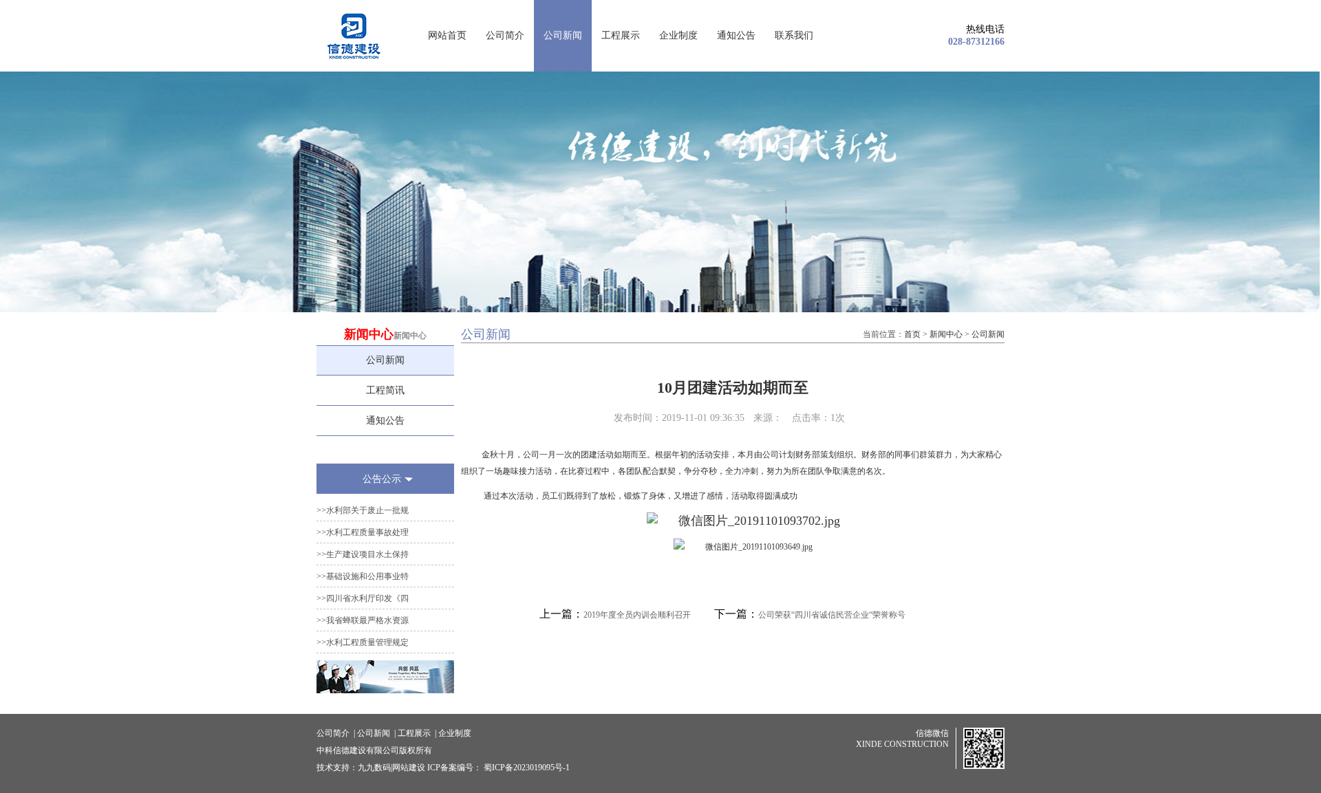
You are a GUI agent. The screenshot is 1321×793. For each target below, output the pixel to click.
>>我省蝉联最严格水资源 (362, 620)
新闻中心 (946, 334)
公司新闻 (563, 35)
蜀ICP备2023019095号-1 (528, 767)
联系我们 (794, 35)
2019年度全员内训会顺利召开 (637, 615)
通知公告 (736, 35)
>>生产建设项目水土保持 (362, 554)
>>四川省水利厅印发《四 (362, 598)
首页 (912, 334)
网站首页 (447, 35)
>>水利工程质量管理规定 (362, 642)
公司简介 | (335, 733)
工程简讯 (385, 390)
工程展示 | (417, 733)
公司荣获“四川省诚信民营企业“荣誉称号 (831, 615)
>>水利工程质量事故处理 (362, 532)
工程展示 (620, 35)
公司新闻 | (376, 733)
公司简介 (505, 35)
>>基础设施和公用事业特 (362, 576)
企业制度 (678, 35)
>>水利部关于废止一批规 (362, 510)
